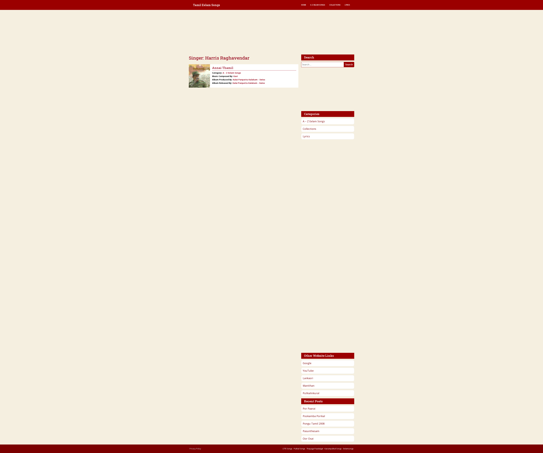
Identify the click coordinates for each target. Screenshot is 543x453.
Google (307, 363)
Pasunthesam (311, 431)
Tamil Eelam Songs (206, 5)
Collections (335, 5)
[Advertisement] (271, 32)
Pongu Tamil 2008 (314, 423)
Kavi (235, 76)
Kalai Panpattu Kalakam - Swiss (249, 79)
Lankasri (308, 378)
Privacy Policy (195, 448)
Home (303, 5)
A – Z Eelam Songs (314, 121)
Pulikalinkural (311, 393)
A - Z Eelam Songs (232, 72)
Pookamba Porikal (314, 416)
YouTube (308, 370)
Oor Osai (308, 438)
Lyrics (347, 5)
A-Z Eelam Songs (317, 5)
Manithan (308, 385)
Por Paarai (309, 408)
